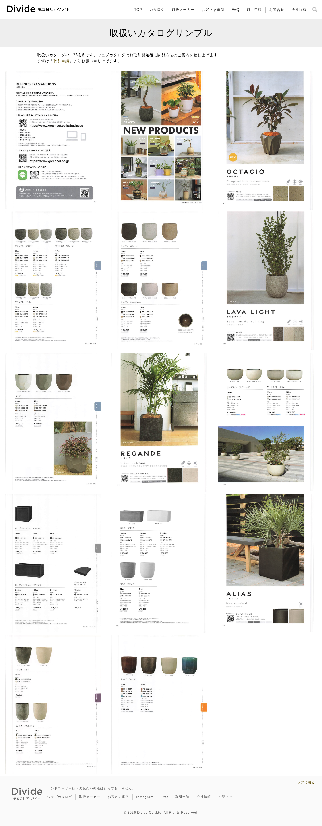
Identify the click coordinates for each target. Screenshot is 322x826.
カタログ (157, 10)
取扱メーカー (183, 10)
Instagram (144, 797)
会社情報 (299, 10)
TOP (138, 10)
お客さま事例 (213, 10)
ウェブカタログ (59, 797)
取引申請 (254, 10)
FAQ (235, 10)
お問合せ (276, 10)
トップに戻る (304, 782)
